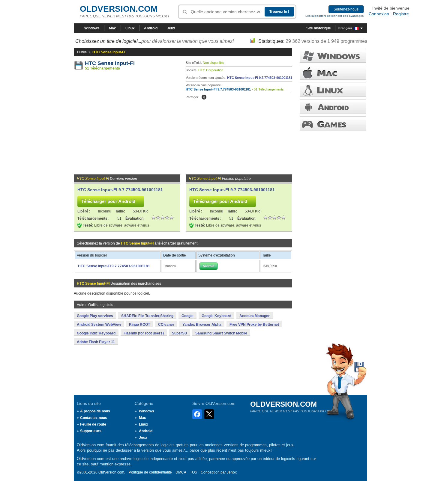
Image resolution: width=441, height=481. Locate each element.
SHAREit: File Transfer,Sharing (147, 316)
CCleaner (166, 324)
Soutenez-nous (346, 9)
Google (188, 316)
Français (345, 28)
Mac (112, 28)
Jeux (171, 28)
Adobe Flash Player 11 (96, 342)
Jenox (232, 472)
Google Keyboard (216, 316)
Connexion (379, 13)
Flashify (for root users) (144, 333)
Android (151, 28)
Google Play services (95, 316)
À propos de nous (95, 411)
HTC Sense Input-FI (110, 63)
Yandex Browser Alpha (201, 324)
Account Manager (254, 316)
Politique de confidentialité (150, 472)
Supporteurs (90, 431)
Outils (82, 52)
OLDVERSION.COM (119, 8)
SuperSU (179, 333)
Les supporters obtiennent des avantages (334, 15)
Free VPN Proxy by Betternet (254, 324)
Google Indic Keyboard (96, 333)
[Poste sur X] (204, 97)
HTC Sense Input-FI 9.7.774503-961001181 (259, 77)
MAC (333, 72)
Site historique (318, 28)
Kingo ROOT (139, 324)
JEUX (333, 123)
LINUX (333, 89)
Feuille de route (93, 424)
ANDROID (333, 106)
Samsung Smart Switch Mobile (221, 333)
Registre (401, 13)
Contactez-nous (93, 418)
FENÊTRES (333, 55)
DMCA (181, 472)
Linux (130, 28)
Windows (92, 28)
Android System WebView (99, 324)
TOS (193, 472)
